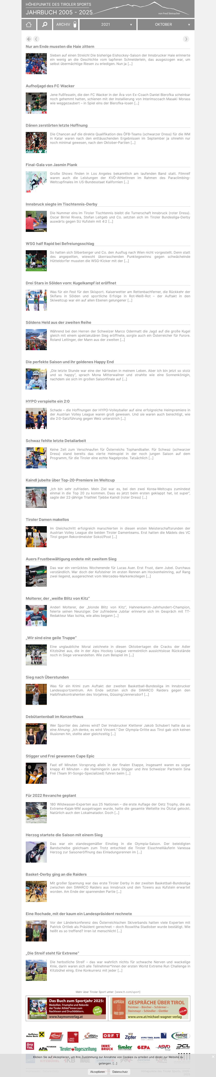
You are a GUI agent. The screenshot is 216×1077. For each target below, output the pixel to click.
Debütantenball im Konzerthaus (54, 716)
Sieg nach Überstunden (47, 677)
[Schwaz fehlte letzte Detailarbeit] (38, 458)
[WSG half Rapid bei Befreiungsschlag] (38, 261)
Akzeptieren (97, 1071)
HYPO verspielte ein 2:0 (48, 401)
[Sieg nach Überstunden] (38, 695)
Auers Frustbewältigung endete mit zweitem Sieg (71, 559)
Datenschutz (120, 1071)
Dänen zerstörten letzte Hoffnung (57, 125)
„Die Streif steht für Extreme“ (52, 953)
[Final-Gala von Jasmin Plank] (38, 182)
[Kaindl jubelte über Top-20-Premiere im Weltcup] (38, 498)
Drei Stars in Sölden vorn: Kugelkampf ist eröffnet (71, 283)
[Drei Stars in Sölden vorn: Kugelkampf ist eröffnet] (38, 301)
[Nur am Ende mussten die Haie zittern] (38, 64)
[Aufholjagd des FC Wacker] (38, 104)
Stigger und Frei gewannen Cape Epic (60, 756)
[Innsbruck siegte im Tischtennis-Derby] (38, 222)
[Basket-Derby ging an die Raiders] (38, 892)
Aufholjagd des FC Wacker (50, 86)
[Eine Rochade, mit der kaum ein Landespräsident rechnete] (38, 931)
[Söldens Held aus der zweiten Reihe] (38, 340)
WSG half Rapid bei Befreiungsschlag (60, 243)
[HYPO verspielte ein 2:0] (38, 419)
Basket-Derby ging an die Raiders (56, 874)
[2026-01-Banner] (67, 1000)
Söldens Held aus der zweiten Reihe (58, 322)
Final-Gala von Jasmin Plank (51, 165)
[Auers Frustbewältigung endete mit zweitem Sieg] (38, 577)
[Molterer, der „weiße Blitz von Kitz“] (38, 616)
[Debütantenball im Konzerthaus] (38, 734)
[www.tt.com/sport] (127, 992)
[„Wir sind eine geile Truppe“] (38, 655)
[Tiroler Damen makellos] (38, 537)
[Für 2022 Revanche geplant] (38, 813)
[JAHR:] (108, 24)
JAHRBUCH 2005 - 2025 (59, 12)
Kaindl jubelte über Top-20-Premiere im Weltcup (70, 480)
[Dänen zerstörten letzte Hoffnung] (38, 143)
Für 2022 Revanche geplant (51, 795)
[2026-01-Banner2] (149, 1000)
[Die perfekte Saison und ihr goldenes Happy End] (38, 379)
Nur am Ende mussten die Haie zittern (60, 46)
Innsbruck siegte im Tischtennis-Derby (61, 204)
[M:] (166, 24)
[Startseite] (27, 26)
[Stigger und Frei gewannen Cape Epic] (38, 774)
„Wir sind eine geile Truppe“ (51, 638)
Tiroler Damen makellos (47, 519)
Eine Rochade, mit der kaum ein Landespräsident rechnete (79, 914)
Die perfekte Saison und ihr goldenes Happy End (70, 362)
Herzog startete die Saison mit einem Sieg (64, 835)
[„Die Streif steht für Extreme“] (38, 971)
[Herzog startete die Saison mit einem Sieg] (38, 853)
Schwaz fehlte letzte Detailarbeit (56, 440)
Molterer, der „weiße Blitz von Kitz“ (58, 598)
